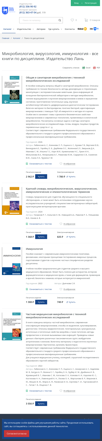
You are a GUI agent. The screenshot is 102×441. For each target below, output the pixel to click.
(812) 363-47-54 (27, 12)
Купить (41, 176)
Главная (5, 38)
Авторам (41, 29)
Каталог (7, 29)
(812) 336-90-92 (27, 6)
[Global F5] (82, 30)
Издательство (24, 29)
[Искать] (60, 20)
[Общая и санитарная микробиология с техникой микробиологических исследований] (12, 90)
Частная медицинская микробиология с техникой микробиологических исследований (56, 316)
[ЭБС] (94, 30)
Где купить (54, 29)
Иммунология (34, 248)
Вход (76, 3)
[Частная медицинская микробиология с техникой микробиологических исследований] (12, 326)
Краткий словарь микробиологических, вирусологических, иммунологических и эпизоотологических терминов (61, 190)
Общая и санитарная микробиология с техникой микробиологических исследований (55, 79)
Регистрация (91, 3)
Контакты (70, 29)
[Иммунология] (12, 261)
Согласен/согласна (16, 433)
